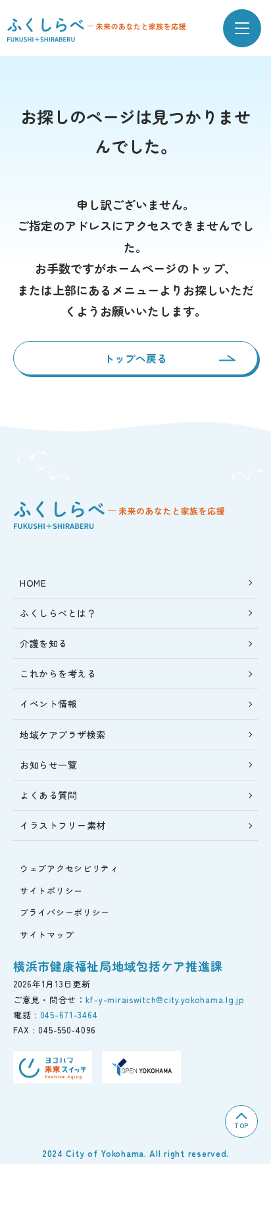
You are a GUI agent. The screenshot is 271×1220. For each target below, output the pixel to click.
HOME (33, 582)
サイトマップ (47, 934)
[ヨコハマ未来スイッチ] (52, 1067)
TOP (241, 1125)
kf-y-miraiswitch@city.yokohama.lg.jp (165, 999)
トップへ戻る (135, 358)
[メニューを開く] (242, 28)
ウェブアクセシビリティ (69, 868)
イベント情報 (48, 703)
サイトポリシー (51, 890)
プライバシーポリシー (65, 912)
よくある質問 (48, 795)
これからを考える (58, 673)
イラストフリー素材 (63, 825)
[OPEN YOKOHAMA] (141, 1067)
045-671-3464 (69, 1014)
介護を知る (44, 643)
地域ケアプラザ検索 (63, 734)
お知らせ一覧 (48, 764)
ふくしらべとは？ (58, 613)
